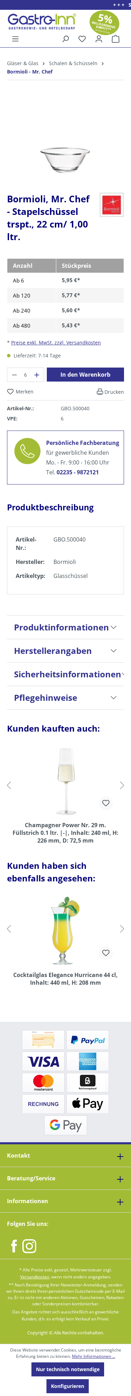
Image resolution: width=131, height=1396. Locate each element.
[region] (65, 142)
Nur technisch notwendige (68, 1369)
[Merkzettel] (82, 39)
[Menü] (15, 39)
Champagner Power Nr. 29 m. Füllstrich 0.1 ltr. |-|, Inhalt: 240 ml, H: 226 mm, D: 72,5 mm (65, 832)
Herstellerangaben (53, 650)
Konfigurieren (67, 1386)
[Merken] (106, 803)
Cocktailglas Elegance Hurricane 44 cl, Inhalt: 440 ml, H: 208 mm (65, 978)
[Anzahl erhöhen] (37, 375)
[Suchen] (65, 39)
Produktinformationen (61, 627)
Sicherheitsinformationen (67, 674)
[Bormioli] (112, 204)
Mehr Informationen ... (93, 1356)
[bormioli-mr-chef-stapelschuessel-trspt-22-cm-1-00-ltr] (65, 136)
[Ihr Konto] (98, 39)
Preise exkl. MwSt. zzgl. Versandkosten (56, 342)
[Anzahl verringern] (14, 375)
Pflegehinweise (45, 697)
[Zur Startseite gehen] (39, 21)
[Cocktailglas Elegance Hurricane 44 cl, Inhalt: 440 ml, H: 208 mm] (65, 931)
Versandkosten (34, 1277)
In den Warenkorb (85, 374)
